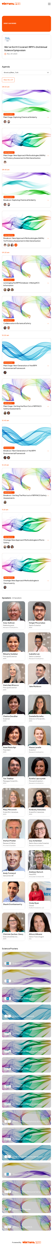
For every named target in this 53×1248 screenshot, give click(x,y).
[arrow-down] (48, 117)
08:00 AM (5, 87)
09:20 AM (5, 252)
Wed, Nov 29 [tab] (8, 80)
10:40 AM (5, 420)
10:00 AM (5, 335)
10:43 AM (5, 465)
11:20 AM (5, 510)
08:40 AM (5, 170)
